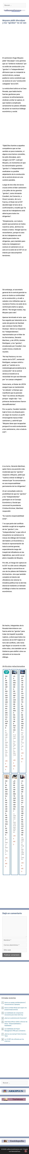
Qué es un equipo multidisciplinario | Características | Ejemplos (6, 702)
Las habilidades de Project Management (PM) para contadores (15, 1029)
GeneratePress (15, 1151)
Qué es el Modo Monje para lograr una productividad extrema (16, 1008)
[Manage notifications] (25, 1151)
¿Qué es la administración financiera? (14, 796)
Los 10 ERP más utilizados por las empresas (14, 1040)
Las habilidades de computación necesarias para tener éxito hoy (14, 704)
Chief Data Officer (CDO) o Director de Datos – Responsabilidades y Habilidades (16, 1023)
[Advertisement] (14, 41)
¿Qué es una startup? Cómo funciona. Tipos (16, 1035)
